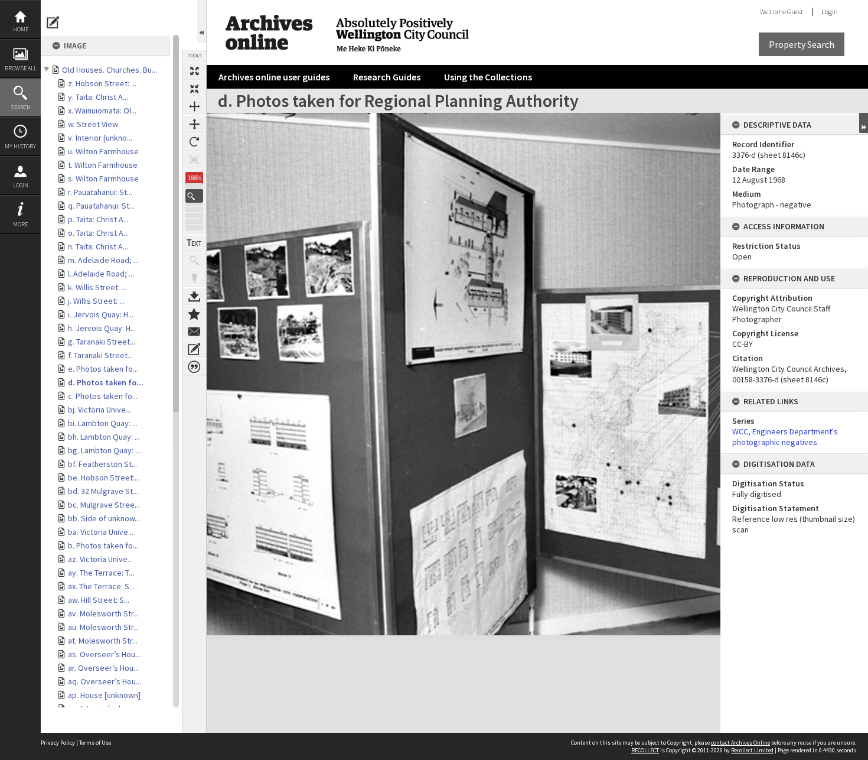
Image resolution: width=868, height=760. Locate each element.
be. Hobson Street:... (104, 477)
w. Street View (93, 124)
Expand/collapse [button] (863, 123)
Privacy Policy (58, 742)
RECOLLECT (645, 750)
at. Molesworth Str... (103, 640)
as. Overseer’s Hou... (104, 654)
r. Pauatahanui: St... (100, 192)
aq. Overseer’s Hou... (104, 681)
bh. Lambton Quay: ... (104, 436)
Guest (795, 11)
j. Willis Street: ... (96, 300)
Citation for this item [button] (194, 367)
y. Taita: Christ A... (98, 97)
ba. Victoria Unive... (100, 532)
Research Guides (386, 77)
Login (20, 185)
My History (20, 146)
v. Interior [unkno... (100, 137)
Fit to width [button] (194, 106)
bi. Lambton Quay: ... (103, 423)
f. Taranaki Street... (100, 355)
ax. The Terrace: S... (101, 586)
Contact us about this (194, 331)
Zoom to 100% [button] (194, 159)
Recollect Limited (752, 750)
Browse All (21, 68)
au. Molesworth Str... (103, 627)
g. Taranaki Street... (101, 341)
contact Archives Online (740, 742)
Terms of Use (95, 742)
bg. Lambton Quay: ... (104, 450)
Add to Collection (194, 314)
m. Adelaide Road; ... (103, 260)
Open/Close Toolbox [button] (201, 21)
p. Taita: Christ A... (98, 219)
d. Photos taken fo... (105, 382)
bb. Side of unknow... (104, 518)
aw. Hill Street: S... (98, 600)
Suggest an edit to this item (53, 22)
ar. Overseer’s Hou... (103, 667)
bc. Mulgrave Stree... (104, 504)
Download (194, 296)
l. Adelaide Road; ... (101, 273)
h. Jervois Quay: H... (102, 328)
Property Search (801, 44)
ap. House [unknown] (104, 695)
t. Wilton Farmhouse (103, 165)
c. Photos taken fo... (103, 396)
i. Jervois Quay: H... (100, 314)
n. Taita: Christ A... (98, 246)
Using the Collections (488, 77)
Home (20, 29)
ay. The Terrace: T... (101, 572)
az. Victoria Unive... (100, 559)
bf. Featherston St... (102, 464)
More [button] (20, 224)
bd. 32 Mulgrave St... (103, 491)
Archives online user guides (273, 77)
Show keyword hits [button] (194, 260)
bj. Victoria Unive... (99, 409)
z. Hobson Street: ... (102, 83)
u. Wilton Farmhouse (103, 151)
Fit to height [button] (194, 124)
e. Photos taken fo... (103, 368)
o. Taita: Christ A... (98, 233)
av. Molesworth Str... (103, 613)
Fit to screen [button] (194, 89)
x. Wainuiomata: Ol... (102, 110)
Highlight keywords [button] (194, 278)
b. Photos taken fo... (103, 545)
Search (21, 107)
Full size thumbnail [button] (194, 71)
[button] (194, 196)
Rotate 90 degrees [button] (194, 142)
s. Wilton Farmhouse (103, 178)
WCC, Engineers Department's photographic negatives (785, 436)
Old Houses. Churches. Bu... (109, 69)
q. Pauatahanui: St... (101, 205)
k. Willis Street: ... (97, 287)
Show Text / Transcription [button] (194, 243)
